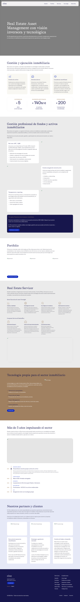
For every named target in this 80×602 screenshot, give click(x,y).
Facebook (71, 595)
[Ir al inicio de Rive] (5, 3)
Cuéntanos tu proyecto (14, 229)
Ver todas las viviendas (12, 276)
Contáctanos (10, 583)
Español (8, 586)
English (12, 586)
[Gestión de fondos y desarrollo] (63, 528)
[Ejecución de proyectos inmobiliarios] (17, 528)
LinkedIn (60, 595)
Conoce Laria (10, 410)
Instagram (66, 595)
